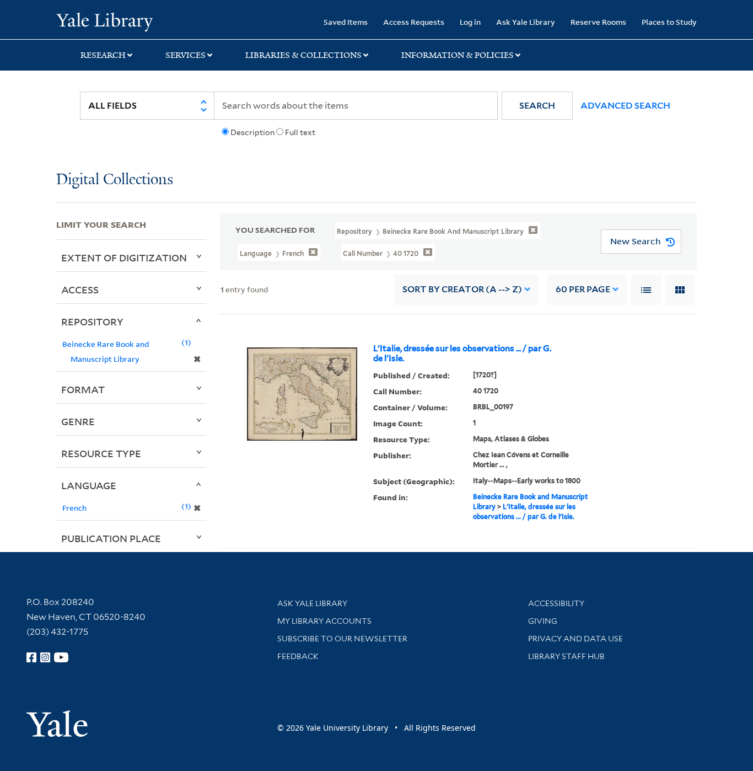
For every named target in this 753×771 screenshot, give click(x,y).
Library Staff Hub (566, 656)
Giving (542, 621)
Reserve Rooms (598, 22)
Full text (300, 132)
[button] (537, 106)
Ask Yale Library (525, 22)
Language (88, 485)
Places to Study (669, 22)
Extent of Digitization (124, 257)
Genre (78, 421)
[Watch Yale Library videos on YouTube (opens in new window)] (61, 657)
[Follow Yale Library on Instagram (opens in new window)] (45, 657)
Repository (92, 321)
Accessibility (556, 603)
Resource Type (101, 453)
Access (80, 289)
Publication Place (111, 538)
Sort (462, 289)
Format (83, 389)
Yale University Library (104, 21)
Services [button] (185, 55)
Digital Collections (114, 180)
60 (583, 289)
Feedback (298, 656)
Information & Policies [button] (457, 55)
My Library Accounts (324, 621)
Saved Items (346, 22)
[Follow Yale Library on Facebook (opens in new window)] (31, 657)
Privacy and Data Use (575, 638)
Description (252, 132)
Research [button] (103, 55)
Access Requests (413, 22)
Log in (470, 22)
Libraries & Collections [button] (303, 55)
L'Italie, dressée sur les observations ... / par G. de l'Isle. (462, 353)
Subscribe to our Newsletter (342, 638)
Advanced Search (625, 105)
